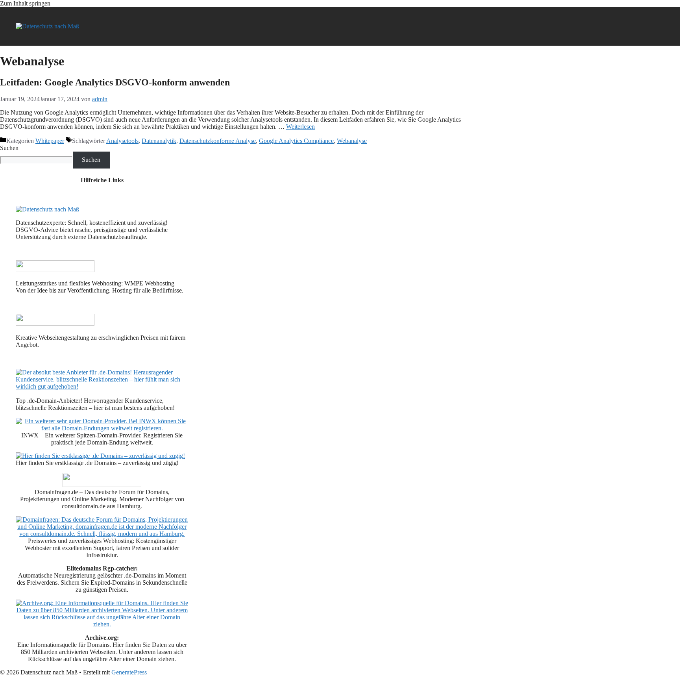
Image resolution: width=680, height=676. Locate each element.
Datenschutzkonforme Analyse (217, 140)
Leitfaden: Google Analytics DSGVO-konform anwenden (115, 82)
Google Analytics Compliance (296, 140)
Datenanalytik (159, 140)
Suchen (9, 147)
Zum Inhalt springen (25, 3)
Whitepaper (49, 140)
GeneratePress (129, 672)
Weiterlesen (300, 126)
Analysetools (122, 140)
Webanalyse (352, 140)
